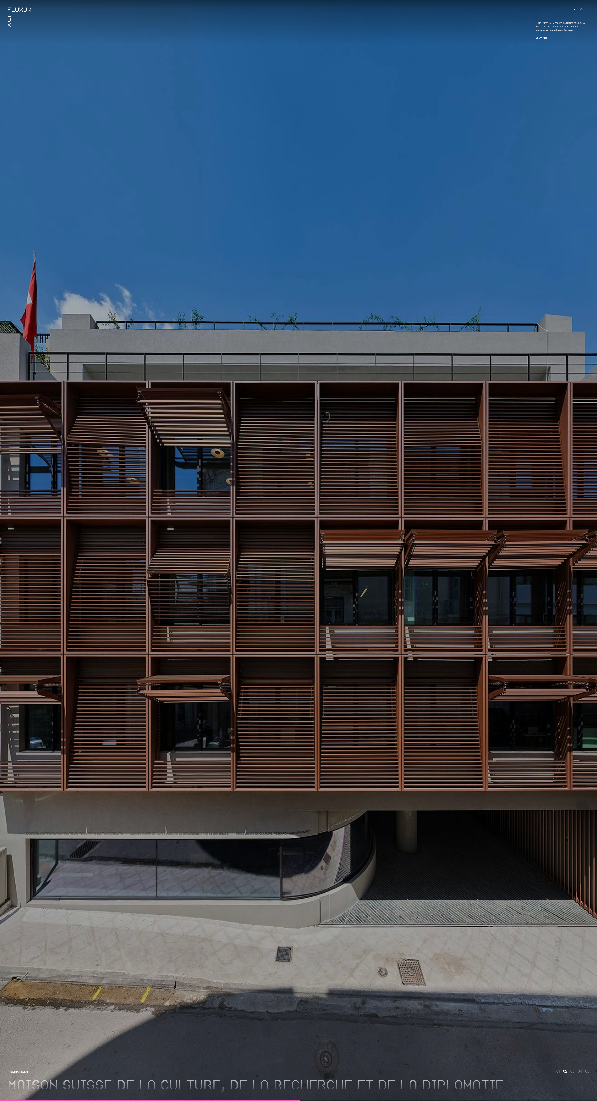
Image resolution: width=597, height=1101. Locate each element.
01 (558, 1082)
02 (565, 1082)
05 (587, 1082)
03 (572, 1082)
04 (580, 1082)
